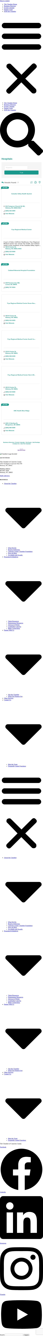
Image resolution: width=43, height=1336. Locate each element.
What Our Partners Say (15, 696)
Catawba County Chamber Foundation (20, 551)
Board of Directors (14, 550)
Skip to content (5, 1)
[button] (21, 57)
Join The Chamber (25, 444)
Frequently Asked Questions (17, 766)
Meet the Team (12, 764)
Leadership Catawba (14, 626)
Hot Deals (28, 442)
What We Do (12, 548)
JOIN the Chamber (10, 11)
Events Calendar (9, 8)
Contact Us (16, 444)
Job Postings (36, 442)
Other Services (8, 698)
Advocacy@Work (14, 625)
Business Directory (10, 6)
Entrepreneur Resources (15, 623)
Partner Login (8, 9)
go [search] (22, 172)
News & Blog (12, 553)
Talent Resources (13, 621)
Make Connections (14, 628)
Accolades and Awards (15, 555)
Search (2, 1335)
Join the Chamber (13, 694)
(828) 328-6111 (5, 476)
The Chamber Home (10, 4)
